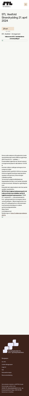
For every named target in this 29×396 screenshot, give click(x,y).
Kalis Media (11, 392)
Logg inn (4, 367)
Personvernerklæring (7, 375)
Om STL (4, 361)
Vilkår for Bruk (13, 386)
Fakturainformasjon (7, 372)
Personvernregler (5, 386)
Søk (3, 370)
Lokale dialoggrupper (7, 364)
